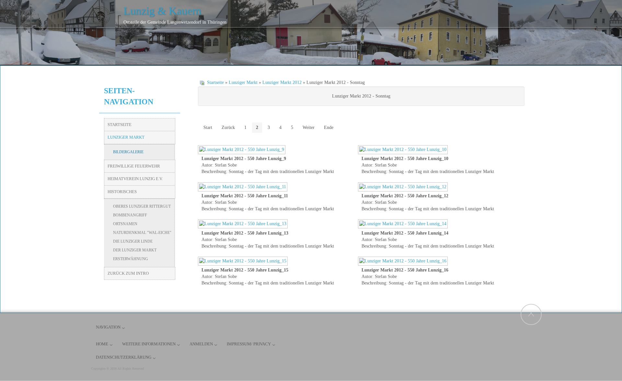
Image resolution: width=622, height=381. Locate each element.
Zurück (228, 127)
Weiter (309, 127)
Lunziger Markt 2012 (282, 82)
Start (207, 127)
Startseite (215, 82)
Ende (328, 127)
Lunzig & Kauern (162, 11)
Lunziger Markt (243, 82)
